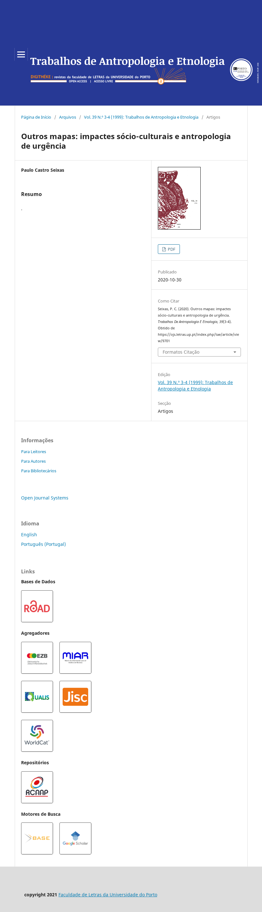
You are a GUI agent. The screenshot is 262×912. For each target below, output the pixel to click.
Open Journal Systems (44, 498)
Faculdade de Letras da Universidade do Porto (107, 895)
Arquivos (67, 117)
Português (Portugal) (43, 544)
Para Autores (33, 461)
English (29, 534)
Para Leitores (33, 451)
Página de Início (36, 117)
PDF (171, 249)
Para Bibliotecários (38, 471)
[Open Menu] (21, 54)
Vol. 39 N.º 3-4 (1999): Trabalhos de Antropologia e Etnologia (141, 117)
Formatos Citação (181, 352)
